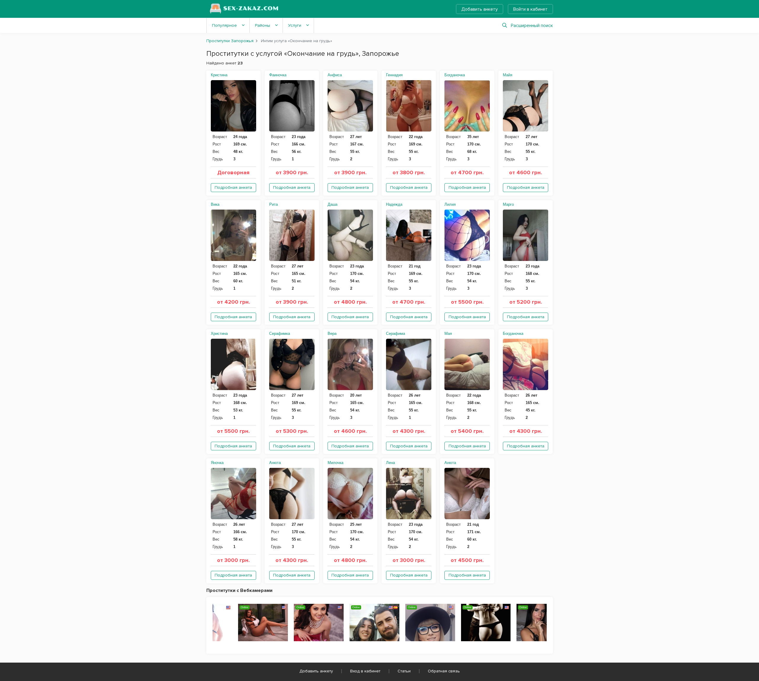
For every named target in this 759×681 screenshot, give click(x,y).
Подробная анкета (233, 187)
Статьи (404, 671)
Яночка (217, 462)
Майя (507, 75)
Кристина (219, 75)
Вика (215, 204)
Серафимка (279, 333)
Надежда (394, 204)
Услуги (294, 25)
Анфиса (335, 75)
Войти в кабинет (530, 9)
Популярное (224, 25)
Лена (390, 462)
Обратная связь (444, 671)
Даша (332, 204)
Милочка (335, 462)
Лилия (450, 204)
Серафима (395, 333)
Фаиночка (277, 75)
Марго (508, 204)
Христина (219, 333)
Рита (273, 204)
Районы (262, 25)
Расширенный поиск (532, 25)
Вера (332, 333)
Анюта (275, 462)
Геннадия (394, 75)
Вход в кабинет (365, 671)
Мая (448, 333)
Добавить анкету (479, 9)
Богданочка (454, 75)
